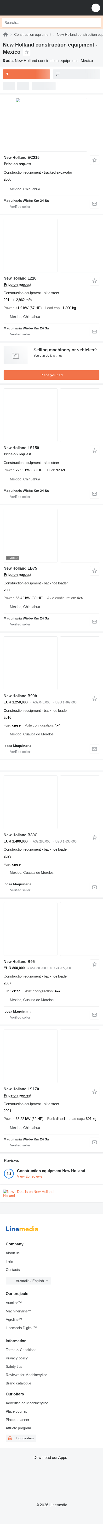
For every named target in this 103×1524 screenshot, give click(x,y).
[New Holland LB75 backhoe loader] (51, 535)
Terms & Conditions (21, 1350)
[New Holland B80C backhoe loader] (51, 802)
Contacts (13, 1270)
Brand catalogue (18, 1383)
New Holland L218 (20, 278)
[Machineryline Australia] (33, 8)
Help (9, 1261)
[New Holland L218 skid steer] (51, 245)
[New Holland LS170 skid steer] (51, 1056)
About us (13, 1253)
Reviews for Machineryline (26, 1375)
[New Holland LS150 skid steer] (51, 415)
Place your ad (51, 375)
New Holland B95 (19, 962)
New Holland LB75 (20, 568)
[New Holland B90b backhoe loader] (51, 663)
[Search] (96, 22)
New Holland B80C (21, 835)
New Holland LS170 (21, 1089)
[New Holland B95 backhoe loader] (51, 929)
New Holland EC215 (22, 158)
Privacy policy (17, 1358)
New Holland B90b (20, 696)
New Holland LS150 (21, 448)
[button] (96, 8)
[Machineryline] (5, 34)
